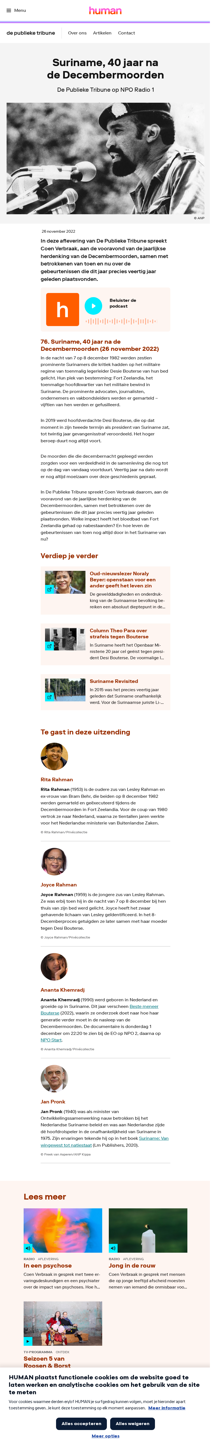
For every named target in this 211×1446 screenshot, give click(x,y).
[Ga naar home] (105, 10)
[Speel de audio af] (93, 306)
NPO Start (51, 1040)
